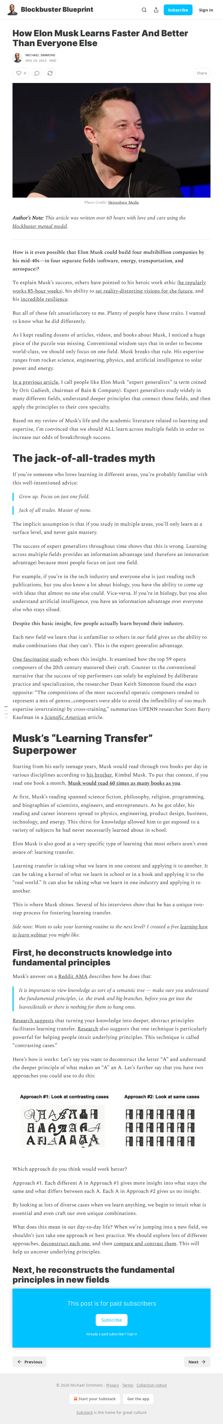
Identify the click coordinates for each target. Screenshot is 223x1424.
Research (88, 1029)
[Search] (144, 9)
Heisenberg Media (123, 202)
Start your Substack (97, 1398)
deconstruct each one (65, 1244)
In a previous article (35, 382)
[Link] (5, 458)
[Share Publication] (156, 9)
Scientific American (65, 717)
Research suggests (33, 1021)
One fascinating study (38, 659)
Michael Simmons (40, 55)
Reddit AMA (73, 976)
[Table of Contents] (6, 712)
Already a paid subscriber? (111, 1334)
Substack (84, 1412)
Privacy (112, 1385)
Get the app (138, 1398)
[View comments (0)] (37, 73)
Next (193, 1361)
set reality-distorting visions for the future (144, 291)
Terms (127, 1385)
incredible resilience (44, 299)
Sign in (206, 10)
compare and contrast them (145, 1244)
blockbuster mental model (40, 226)
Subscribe (178, 10)
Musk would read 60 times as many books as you (124, 783)
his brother (99, 775)
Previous (33, 1361)
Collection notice (152, 1385)
